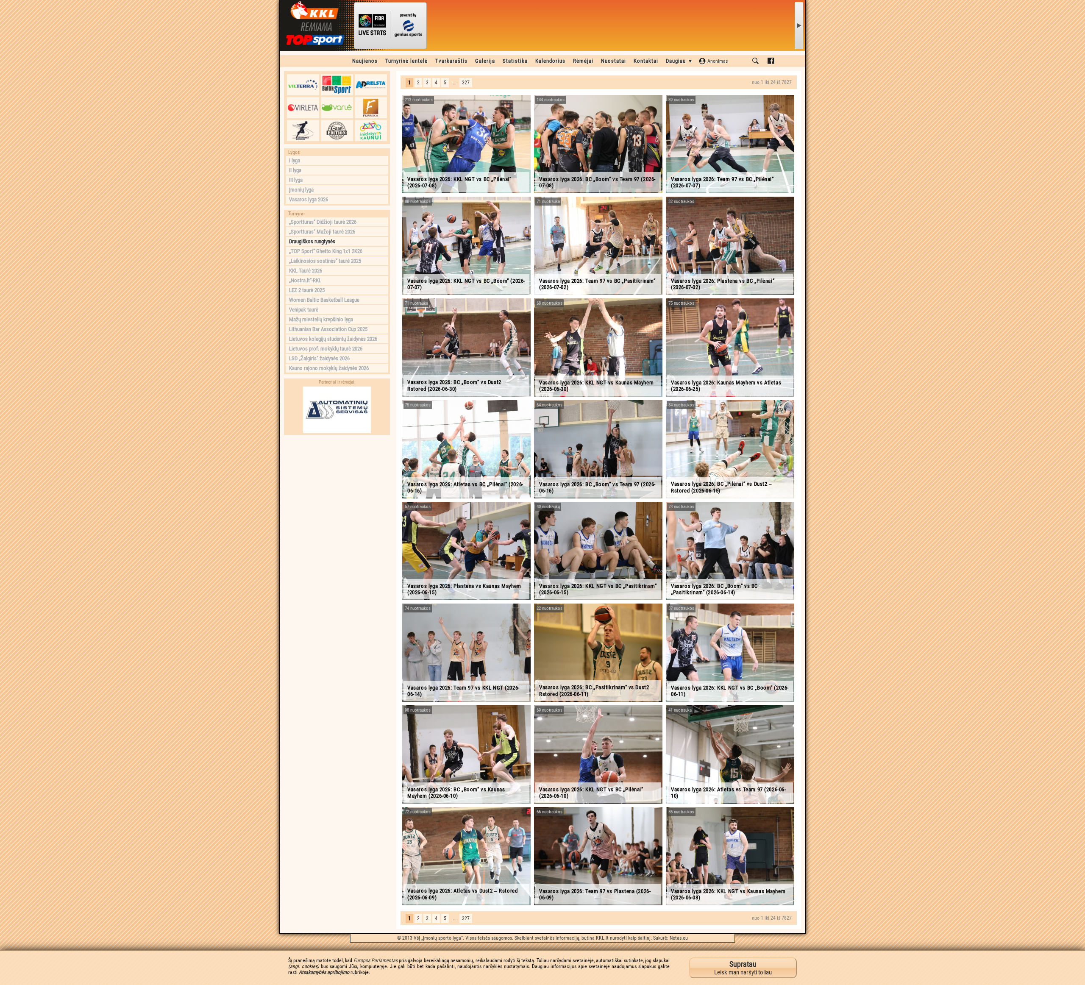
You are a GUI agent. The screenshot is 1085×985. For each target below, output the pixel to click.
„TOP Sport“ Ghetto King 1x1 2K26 (325, 251)
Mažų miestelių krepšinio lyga (321, 319)
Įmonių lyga (301, 189)
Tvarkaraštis (451, 61)
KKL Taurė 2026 (305, 270)
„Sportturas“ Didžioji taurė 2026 (322, 222)
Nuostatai (613, 61)
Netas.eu (679, 938)
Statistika (515, 61)
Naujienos (365, 61)
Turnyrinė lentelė (406, 61)
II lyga (295, 170)
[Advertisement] (337, 492)
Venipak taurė (303, 309)
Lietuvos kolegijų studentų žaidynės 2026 (333, 339)
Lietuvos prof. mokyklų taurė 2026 (325, 348)
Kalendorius (550, 61)
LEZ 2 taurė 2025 (307, 290)
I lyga (294, 160)
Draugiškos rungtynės (312, 241)
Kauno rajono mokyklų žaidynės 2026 (329, 368)
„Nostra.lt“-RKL (305, 280)
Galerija (485, 61)
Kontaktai (646, 61)
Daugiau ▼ (679, 61)
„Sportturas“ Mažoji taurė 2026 (322, 231)
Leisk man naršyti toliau (743, 968)
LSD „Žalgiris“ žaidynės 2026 (319, 358)
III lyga (296, 180)
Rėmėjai (583, 61)
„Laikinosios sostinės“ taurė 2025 (325, 261)
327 (466, 83)
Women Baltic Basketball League (324, 300)
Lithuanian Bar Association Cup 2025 (328, 329)
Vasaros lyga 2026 (308, 199)
